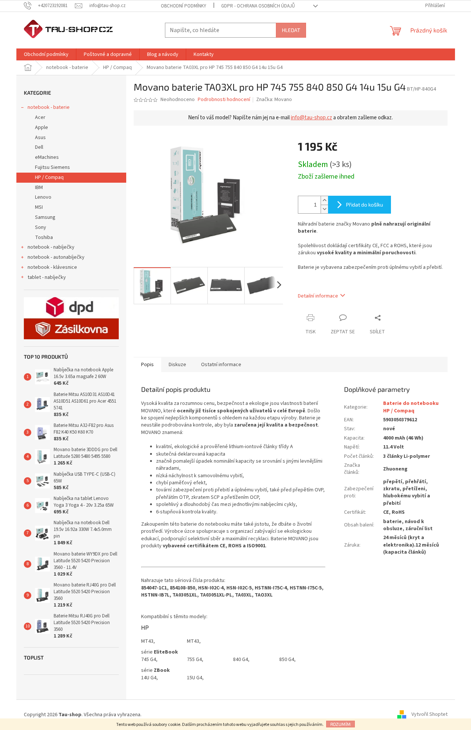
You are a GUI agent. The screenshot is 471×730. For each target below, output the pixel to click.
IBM (39, 187)
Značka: (274, 99)
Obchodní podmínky (183, 6)
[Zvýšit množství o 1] (324, 200)
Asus (40, 137)
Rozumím (340, 724)
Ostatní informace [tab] (221, 364)
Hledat (291, 30)
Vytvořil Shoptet (429, 714)
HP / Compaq (49, 177)
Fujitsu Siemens (52, 167)
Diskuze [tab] (177, 364)
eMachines (47, 157)
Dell (39, 147)
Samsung (45, 217)
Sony (40, 227)
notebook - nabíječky (51, 247)
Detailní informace (318, 296)
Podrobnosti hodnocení (224, 99)
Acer (40, 117)
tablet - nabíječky (47, 277)
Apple (41, 127)
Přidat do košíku (364, 204)
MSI (39, 207)
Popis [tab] (147, 364)
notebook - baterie (49, 107)
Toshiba (44, 237)
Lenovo (43, 197)
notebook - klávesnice (52, 267)
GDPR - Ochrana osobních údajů (258, 6)
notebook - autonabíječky (56, 257)
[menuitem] (46, 54)
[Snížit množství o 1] (324, 209)
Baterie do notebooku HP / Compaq (411, 407)
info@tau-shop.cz (311, 118)
